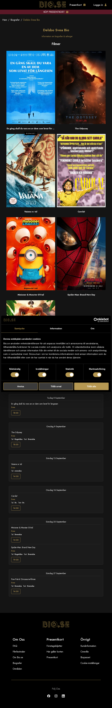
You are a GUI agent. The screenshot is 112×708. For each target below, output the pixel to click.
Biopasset (85, 657)
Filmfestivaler (19, 651)
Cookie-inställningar (89, 663)
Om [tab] (92, 328)
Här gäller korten (55, 651)
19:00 (16, 559)
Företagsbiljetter (54, 646)
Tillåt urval (56, 386)
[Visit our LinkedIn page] (63, 698)
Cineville (84, 651)
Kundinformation (88, 646)
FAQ (15, 646)
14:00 (16, 476)
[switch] (42, 374)
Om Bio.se (18, 657)
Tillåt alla (91, 386)
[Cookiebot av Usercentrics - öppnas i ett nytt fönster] (96, 320)
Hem (4, 20)
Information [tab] (56, 328)
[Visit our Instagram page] (56, 698)
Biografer (15, 20)
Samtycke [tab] (19, 328)
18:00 (15, 412)
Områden (17, 668)
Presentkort (52, 657)
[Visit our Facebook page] (48, 698)
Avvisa (20, 386)
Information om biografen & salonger (57, 36)
